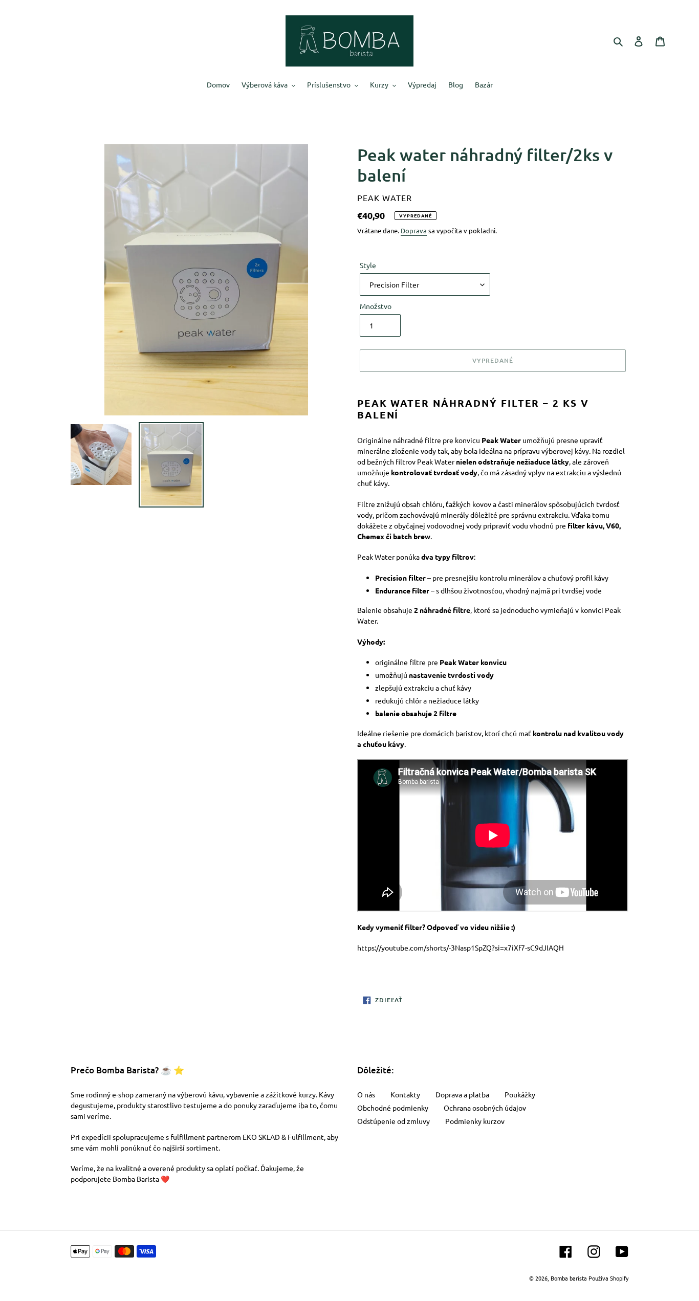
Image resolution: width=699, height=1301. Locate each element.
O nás (366, 1094)
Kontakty (405, 1094)
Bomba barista (569, 1278)
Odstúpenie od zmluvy (393, 1121)
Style (368, 265)
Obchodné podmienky (392, 1107)
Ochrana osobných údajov (485, 1107)
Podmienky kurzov (475, 1121)
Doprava (414, 230)
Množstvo (375, 306)
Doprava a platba (462, 1094)
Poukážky (520, 1094)
